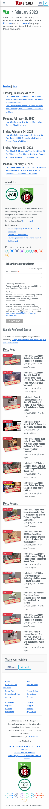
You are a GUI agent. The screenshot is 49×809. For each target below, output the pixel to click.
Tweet (26, 667)
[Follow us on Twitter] (31, 251)
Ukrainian (24, 23)
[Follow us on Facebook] (17, 251)
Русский (30, 709)
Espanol (8, 705)
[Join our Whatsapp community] (27, 251)
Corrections (31, 694)
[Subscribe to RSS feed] (7, 255)
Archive (8, 697)
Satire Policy (10, 691)
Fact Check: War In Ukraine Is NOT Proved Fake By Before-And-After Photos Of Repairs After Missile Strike (24, 99)
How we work (32, 685)
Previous (7, 86)
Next (15, 86)
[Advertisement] (24, 56)
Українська (31, 712)
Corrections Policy (12, 694)
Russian (7, 23)
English (30, 702)
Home (7, 681)
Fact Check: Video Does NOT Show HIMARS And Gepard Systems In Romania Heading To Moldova (24, 109)
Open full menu (4, 3)
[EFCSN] (24, 784)
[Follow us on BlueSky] (12, 251)
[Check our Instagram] (22, 251)
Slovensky (9, 712)
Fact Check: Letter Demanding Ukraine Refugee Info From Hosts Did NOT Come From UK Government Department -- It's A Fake (26, 170)
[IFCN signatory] (24, 770)
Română (8, 709)
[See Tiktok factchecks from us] (7, 251)
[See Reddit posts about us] (41, 251)
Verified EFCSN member (18, 235)
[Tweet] (45, 3)
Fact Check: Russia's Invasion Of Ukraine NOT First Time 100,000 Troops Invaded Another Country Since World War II (25, 138)
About (29, 681)
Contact (30, 697)
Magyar (30, 705)
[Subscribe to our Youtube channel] (36, 251)
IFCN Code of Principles (10, 686)
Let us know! (27, 221)
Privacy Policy (32, 691)
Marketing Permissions (15, 284)
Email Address (12, 271)
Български (9, 702)
